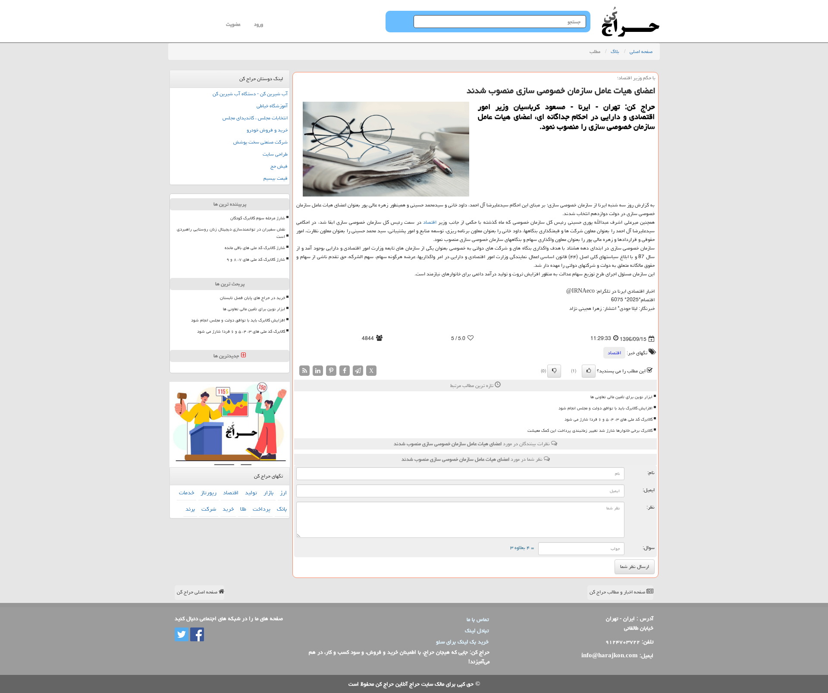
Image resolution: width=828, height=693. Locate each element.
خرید (228, 509)
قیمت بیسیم (275, 178)
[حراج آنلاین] (630, 11)
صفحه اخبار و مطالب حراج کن (618, 592)
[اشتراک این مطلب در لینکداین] (318, 371)
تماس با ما (478, 619)
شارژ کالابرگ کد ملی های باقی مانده (255, 247)
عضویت (233, 24)
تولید (251, 492)
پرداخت (261, 509)
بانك (282, 509)
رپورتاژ (208, 492)
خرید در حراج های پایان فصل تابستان (252, 297)
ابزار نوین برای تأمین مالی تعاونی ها (621, 397)
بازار (268, 492)
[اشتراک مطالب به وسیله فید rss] (304, 371)
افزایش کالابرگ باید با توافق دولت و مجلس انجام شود (605, 408)
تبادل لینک (477, 630)
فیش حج (279, 166)
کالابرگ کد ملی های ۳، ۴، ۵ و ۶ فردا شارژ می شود (608, 419)
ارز (283, 492)
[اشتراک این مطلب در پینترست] (331, 371)
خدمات (186, 492)
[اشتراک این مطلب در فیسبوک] (345, 371)
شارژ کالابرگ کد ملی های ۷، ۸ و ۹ (255, 259)
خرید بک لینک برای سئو (462, 642)
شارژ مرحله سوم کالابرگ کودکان (257, 218)
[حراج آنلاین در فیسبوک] (196, 635)
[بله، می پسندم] (589, 371)
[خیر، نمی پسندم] (554, 371)
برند (190, 509)
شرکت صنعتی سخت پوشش (260, 142)
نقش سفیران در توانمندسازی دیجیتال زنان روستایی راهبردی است (231, 233)
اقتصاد (429, 222)
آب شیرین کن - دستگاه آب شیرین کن (250, 94)
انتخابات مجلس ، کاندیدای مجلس (255, 118)
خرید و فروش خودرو (267, 130)
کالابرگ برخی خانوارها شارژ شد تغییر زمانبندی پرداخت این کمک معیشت (589, 430)
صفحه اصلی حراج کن (198, 592)
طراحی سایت (275, 154)
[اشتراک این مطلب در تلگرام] (358, 371)
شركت (208, 509)
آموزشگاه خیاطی (272, 106)
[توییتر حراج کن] (181, 635)
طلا (243, 509)
